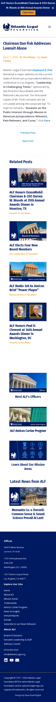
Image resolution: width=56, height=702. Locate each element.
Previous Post (28, 132)
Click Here (28, 12)
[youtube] (12, 660)
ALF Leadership (17, 253)
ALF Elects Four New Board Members (23, 247)
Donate (7, 619)
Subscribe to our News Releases (20, 623)
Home (7, 590)
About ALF (9, 594)
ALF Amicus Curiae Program (28, 431)
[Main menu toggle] (49, 26)
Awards (13, 213)
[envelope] (17, 660)
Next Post (28, 140)
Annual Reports (11, 615)
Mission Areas (11, 598)
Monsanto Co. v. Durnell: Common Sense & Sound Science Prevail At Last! (28, 514)
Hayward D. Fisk (42, 70)
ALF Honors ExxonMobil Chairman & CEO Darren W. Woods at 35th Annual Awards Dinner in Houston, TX (26, 200)
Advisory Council (12, 643)
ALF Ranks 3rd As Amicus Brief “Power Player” (26, 288)
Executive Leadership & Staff (18, 639)
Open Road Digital (33, 695)
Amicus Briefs (16, 294)
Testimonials (10, 602)
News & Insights (12, 611)
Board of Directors (13, 635)
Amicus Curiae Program (15, 607)
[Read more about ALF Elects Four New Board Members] (28, 230)
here (47, 120)
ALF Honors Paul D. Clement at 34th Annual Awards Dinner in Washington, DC (25, 332)
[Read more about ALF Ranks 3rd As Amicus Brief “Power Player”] (28, 271)
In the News (27, 57)
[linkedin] (6, 660)
